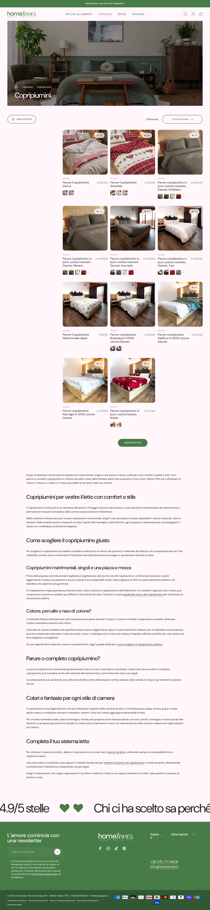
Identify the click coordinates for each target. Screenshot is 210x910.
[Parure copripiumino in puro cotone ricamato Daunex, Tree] (180, 228)
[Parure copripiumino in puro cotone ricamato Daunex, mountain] (132, 228)
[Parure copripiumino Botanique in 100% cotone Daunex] (132, 304)
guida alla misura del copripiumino (143, 594)
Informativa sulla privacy (45, 874)
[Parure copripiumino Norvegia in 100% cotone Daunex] (85, 380)
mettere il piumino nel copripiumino (124, 762)
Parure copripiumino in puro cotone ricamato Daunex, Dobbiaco (172, 186)
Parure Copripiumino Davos (76, 184)
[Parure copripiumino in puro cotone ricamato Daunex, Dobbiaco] (180, 152)
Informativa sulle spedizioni (88, 901)
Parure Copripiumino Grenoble (123, 184)
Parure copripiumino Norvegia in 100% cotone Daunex (79, 414)
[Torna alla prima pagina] (16, 86)
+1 (183, 196)
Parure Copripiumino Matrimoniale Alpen (76, 336)
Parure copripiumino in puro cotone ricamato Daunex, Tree (172, 262)
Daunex (66, 179)
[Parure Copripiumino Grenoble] (132, 152)
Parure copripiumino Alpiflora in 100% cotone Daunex (173, 338)
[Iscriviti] (57, 852)
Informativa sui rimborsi (16, 901)
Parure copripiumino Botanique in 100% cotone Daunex (123, 338)
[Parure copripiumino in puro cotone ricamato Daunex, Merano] (85, 228)
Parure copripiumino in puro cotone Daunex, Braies (124, 414)
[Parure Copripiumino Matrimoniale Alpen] (85, 304)
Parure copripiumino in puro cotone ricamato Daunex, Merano (77, 262)
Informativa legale (14, 905)
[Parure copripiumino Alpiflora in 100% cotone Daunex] (180, 304)
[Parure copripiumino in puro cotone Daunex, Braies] (132, 380)
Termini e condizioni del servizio (62, 901)
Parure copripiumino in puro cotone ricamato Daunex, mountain (124, 262)
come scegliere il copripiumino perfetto (140, 644)
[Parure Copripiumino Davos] (85, 152)
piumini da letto (116, 752)
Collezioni (27, 87)
